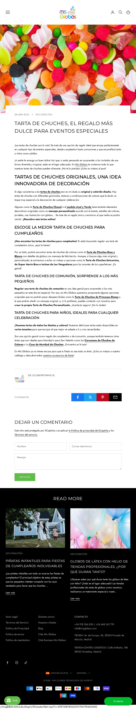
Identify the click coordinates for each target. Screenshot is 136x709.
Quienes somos (46, 616)
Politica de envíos (15, 634)
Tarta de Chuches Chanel (47, 207)
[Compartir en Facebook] (78, 397)
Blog (40, 628)
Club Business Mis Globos (52, 640)
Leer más (10, 592)
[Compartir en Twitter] (90, 397)
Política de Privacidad (17, 628)
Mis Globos (81, 164)
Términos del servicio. (26, 434)
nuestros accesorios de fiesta (58, 355)
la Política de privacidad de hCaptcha (89, 430)
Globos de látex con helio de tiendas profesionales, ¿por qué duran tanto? (99, 566)
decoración (43, 114)
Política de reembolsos (18, 640)
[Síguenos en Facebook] (7, 662)
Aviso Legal (12, 616)
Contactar (118, 701)
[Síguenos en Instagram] (16, 662)
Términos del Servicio (17, 622)
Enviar (25, 477)
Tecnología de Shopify (79, 680)
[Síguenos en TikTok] (26, 662)
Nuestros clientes (47, 622)
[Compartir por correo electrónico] (115, 397)
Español (82, 673)
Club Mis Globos (47, 634)
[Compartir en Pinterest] (103, 397)
